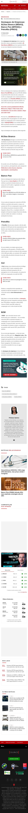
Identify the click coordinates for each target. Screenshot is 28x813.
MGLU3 (4, 573)
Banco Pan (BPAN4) (6, 391)
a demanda (23, 298)
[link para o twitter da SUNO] (11, 779)
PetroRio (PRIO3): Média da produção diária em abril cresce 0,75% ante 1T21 (14, 239)
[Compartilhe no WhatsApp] (23, 35)
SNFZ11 (4, 8)
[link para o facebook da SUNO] (7, 779)
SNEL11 (14, 8)
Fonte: (22, 592)
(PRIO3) (15, 98)
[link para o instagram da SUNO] (16, 779)
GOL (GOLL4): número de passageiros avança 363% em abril (14, 280)
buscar (15, 5)
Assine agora (14, 758)
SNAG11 (9, 8)
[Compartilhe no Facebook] (18, 35)
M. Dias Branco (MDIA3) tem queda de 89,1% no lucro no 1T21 (14, 156)
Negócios (8, 11)
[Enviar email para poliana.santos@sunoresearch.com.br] (14, 440)
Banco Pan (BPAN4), (6, 93)
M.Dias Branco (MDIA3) (6, 396)
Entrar (24, 1)
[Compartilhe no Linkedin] (26, 35)
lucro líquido (13, 181)
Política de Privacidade (10, 742)
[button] (22, 5)
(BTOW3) (9, 122)
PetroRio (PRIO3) (17, 396)
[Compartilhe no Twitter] (20, 35)
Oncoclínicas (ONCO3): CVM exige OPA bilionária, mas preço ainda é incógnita (13, 471)
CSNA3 (4, 577)
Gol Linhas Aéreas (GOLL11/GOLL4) (12, 18)
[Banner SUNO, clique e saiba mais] (14, 77)
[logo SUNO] (13, 2)
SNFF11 (25, 8)
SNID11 (19, 8)
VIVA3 (4, 580)
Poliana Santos (14, 418)
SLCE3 (4, 587)
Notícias (2, 11)
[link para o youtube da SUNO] (20, 779)
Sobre (2, 742)
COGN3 (4, 583)
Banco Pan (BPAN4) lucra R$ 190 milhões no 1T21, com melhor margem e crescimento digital (14, 194)
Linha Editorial (20, 742)
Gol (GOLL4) (11, 116)
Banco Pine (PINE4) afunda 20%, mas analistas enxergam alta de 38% (12, 494)
